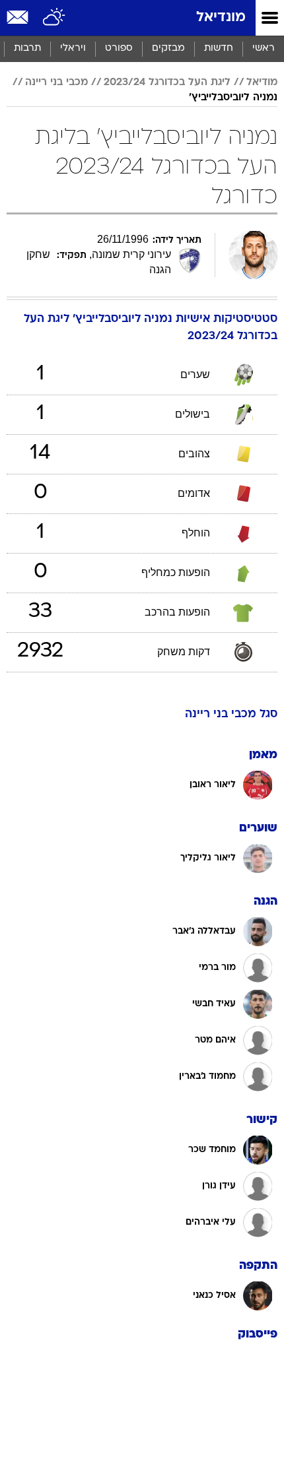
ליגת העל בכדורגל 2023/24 (167, 82)
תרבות (27, 48)
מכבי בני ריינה (56, 82)
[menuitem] (218, 49)
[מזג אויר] (54, 18)
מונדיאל (221, 17)
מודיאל (261, 82)
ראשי (263, 48)
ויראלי (73, 48)
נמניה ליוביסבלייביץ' (233, 97)
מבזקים (168, 48)
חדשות (218, 48)
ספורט (119, 48)
